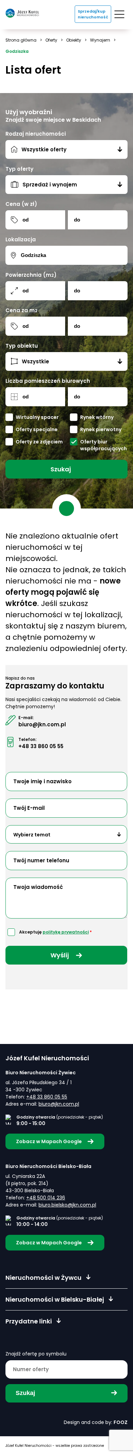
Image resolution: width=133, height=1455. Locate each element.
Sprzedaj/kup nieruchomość (93, 14)
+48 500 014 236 (45, 1197)
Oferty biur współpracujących (103, 445)
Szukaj (60, 469)
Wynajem (100, 40)
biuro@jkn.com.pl (42, 724)
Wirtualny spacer (37, 417)
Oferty (51, 40)
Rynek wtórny (97, 417)
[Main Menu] (119, 14)
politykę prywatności (66, 932)
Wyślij (60, 955)
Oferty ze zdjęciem (39, 442)
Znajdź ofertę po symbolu (35, 1353)
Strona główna (20, 40)
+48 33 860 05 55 (40, 746)
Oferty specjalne (37, 429)
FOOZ (121, 1422)
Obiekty (73, 40)
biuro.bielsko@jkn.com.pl (67, 1204)
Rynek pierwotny (100, 429)
